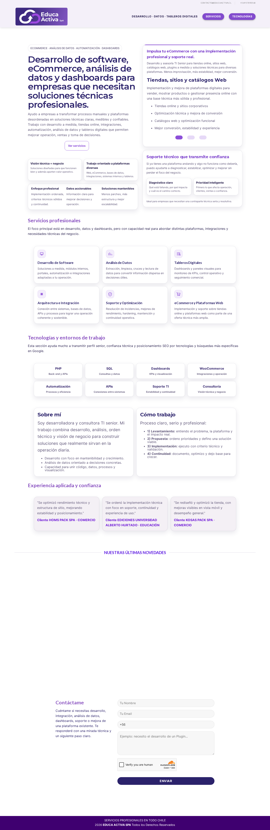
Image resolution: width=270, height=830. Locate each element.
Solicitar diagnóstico (45, 145)
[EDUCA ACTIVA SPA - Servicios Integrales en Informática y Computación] (42, 16)
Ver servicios (77, 145)
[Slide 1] (178, 138)
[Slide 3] (203, 138)
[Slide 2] (190, 138)
